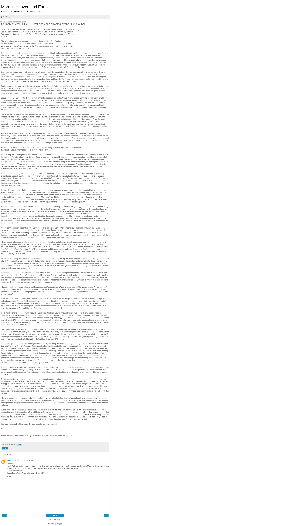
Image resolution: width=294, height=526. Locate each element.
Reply (9, 476)
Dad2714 (10, 460)
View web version (55, 519)
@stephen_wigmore (36, 11)
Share (5, 448)
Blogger (59, 524)
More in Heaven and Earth (24, 7)
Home (55, 515)
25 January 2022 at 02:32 (23, 460)
